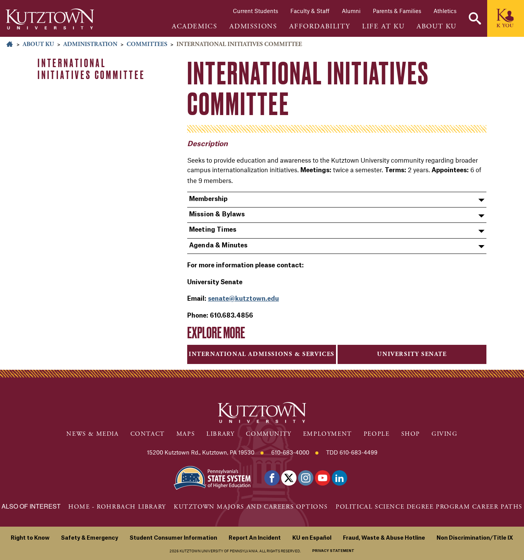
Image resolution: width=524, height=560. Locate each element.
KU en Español (311, 538)
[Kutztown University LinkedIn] (339, 478)
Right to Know (30, 538)
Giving (445, 434)
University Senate (412, 354)
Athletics (444, 10)
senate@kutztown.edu (243, 299)
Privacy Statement (333, 551)
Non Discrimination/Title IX (475, 538)
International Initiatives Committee (91, 68)
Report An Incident (255, 538)
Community (268, 434)
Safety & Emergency (89, 538)
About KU (38, 44)
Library (220, 434)
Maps (185, 434)
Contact (147, 434)
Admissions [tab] (253, 26)
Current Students (255, 10)
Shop (410, 434)
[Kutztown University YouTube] (322, 478)
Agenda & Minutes (218, 245)
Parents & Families (397, 10)
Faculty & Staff (310, 10)
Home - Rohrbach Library (117, 507)
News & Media (92, 434)
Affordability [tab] (319, 26)
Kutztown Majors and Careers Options (251, 507)
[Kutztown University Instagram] (305, 478)
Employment (327, 434)
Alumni (351, 10)
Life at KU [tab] (383, 26)
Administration (90, 44)
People (377, 434)
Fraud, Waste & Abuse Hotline (384, 538)
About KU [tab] (436, 26)
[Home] (50, 19)
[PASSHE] (212, 477)
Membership (208, 199)
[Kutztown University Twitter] (289, 478)
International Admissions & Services (262, 354)
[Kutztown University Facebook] (272, 478)
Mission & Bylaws (217, 214)
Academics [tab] (194, 26)
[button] (475, 18)
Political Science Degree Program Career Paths (429, 507)
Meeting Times (212, 230)
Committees (147, 44)
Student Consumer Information (173, 538)
